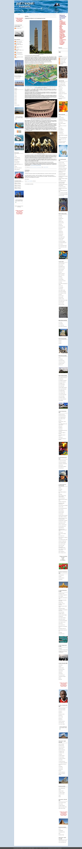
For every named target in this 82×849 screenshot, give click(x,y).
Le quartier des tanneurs (62, 761)
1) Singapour (60, 648)
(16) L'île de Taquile (61, 512)
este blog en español (63, 59)
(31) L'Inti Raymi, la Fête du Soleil (63, 539)
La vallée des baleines (61, 755)
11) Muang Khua (61, 132)
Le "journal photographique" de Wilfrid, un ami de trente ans (19, 50)
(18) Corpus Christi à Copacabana (63, 515)
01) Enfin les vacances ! (62, 414)
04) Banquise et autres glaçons (63, 168)
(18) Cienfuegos (61, 288)
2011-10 (16, 102)
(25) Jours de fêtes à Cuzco (62, 526)
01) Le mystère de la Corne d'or (63, 377)
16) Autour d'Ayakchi (61, 238)
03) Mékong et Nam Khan (62, 119)
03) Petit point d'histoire (62, 166)
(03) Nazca (60, 490)
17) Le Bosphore (61, 400)
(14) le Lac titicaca (61, 509)
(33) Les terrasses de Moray (62, 542)
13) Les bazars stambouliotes (62, 394)
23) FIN (60, 248)
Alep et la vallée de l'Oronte (62, 802)
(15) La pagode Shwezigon (62, 617)
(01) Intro (60, 487)
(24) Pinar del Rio (61, 297)
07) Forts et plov (61, 225)
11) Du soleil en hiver (61, 722)
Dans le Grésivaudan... (17, 157)
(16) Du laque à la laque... (62, 619)
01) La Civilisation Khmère (62, 82)
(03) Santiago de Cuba (62, 266)
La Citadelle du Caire (61, 751)
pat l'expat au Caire (18, 28)
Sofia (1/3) (60, 340)
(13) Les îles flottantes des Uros (63, 508)
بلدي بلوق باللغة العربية (63, 62)
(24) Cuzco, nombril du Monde (62, 524)
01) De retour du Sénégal (62, 708)
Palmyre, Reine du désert (62, 808)
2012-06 (16, 93)
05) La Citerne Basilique (62, 384)
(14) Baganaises (61, 616)
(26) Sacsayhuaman (61, 527)
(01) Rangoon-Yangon (61, 593)
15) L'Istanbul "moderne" (62, 397)
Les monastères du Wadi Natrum (63, 762)
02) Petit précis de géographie (62, 165)
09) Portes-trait (60, 228)
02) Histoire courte (61, 218)
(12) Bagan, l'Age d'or (61, 613)
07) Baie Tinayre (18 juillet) (62, 173)
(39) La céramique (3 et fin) (62, 552)
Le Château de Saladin (62, 792)
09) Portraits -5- (61, 719)
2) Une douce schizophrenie (62, 462)
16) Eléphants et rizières (62, 142)
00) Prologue (60, 215)
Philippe (16, 185)
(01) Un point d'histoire (61, 263)
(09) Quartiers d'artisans (62, 608)
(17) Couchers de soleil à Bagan (63, 620)
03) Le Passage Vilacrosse (62, 417)
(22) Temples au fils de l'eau (62, 628)
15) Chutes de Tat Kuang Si (62, 141)
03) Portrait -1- (60, 711)
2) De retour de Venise (61, 669)
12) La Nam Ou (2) (61, 133)
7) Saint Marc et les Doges (62, 676)
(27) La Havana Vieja (61, 301)
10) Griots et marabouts (62, 721)
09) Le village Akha (61, 129)
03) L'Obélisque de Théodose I (63, 380)
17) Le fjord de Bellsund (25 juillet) (63, 194)
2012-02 (16, 99)
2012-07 (16, 92)
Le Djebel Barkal (61, 830)
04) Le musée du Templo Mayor (63, 326)
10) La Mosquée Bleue (62, 390)
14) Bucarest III (61, 437)
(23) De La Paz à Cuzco (62, 523)
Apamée (60, 789)
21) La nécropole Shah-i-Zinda (62, 245)
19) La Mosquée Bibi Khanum (62, 242)
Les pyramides (60, 766)
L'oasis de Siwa (61, 769)
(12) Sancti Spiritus (61, 279)
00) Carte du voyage (61, 162)
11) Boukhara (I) (61, 231)
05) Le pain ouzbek (61, 222)
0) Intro (59, 357)
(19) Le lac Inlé (60, 623)
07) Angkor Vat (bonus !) (62, 92)
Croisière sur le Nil (61, 748)
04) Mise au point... (61, 221)
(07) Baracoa (60, 272)
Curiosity (16, 156)
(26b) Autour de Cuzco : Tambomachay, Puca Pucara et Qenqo (63, 530)
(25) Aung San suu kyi (61, 633)
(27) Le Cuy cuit (61, 532)
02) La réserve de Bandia (62, 709)
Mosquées (60, 770)
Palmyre (60, 796)
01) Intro (60, 116)
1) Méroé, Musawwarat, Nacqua (63, 840)
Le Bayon (16, 166)
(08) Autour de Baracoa (62, 273)
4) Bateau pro (60, 672)
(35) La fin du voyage (61, 545)
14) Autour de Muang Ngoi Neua (63, 137)
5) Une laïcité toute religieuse (62, 466)
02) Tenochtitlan (61, 323)
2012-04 (16, 96)
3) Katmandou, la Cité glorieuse (63, 463)
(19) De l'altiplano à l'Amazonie (63, 516)
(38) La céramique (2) (61, 551)
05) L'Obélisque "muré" (62, 383)
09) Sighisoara (60, 427)
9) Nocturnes (60, 679)
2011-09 (16, 103)
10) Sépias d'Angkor (61, 96)
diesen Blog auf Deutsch (63, 58)
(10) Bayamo (60, 276)
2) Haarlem (60, 576)
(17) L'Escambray (61, 287)
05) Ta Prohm (60, 89)
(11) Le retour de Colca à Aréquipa (63, 505)
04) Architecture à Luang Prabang (63, 120)
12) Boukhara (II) (61, 232)
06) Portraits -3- (61, 715)
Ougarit (60, 795)
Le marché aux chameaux (62, 758)
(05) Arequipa (60, 494)
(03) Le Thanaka (61, 596)
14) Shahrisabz (61, 235)
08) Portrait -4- (60, 718)
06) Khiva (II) (60, 224)
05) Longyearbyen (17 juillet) (62, 169)
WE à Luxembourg (17, 161)
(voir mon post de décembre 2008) (36, 165)
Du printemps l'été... (17, 162)
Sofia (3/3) (60, 343)
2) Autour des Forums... (62, 360)
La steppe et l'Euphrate (62, 805)
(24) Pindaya (60, 632)
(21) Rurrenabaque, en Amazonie (63, 520)
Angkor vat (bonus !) (17, 169)
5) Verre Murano (61, 673)
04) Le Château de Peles (62, 418)
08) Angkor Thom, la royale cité (63, 93)
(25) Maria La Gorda (61, 298)
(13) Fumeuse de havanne (62, 280)
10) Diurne (60, 666)
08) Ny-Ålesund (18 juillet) (62, 174)
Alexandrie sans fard (61, 745)
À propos (19, 14)
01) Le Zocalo (60, 322)
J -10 (15, 154)
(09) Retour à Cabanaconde (62, 501)
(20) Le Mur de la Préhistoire (62, 291)
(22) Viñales (60, 294)
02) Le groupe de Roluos (62, 84)
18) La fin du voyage (61, 195)
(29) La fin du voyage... (62, 304)
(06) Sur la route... (61, 602)
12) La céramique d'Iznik (62, 393)
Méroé (59, 833)
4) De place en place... (61, 363)
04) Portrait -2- (60, 712)
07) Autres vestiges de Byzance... (63, 387)
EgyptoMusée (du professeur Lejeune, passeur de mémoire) (19, 44)
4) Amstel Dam (60, 579)
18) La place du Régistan (62, 241)
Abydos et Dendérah (61, 744)
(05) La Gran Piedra (61, 269)
